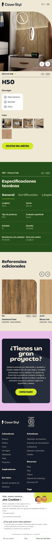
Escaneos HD (32, 482)
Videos (30, 474)
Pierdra (5, 443)
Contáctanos (26, 392)
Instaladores (32, 447)
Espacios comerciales (35, 451)
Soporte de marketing (36, 478)
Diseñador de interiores (36, 439)
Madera (5, 439)
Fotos (10, 107)
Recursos (31, 462)
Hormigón (6, 451)
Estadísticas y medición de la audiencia (17, 529)
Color (4, 447)
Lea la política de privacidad (11, 516)
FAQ (28, 471)
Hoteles (30, 454)
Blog (29, 467)
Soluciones (32, 434)
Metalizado (6, 454)
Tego (29, 490)
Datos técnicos (14, 97)
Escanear (11, 102)
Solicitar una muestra (17, 146)
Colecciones (8, 434)
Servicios (6, 478)
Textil (4, 458)
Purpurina (6, 462)
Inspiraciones (9, 469)
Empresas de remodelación (38, 443)
